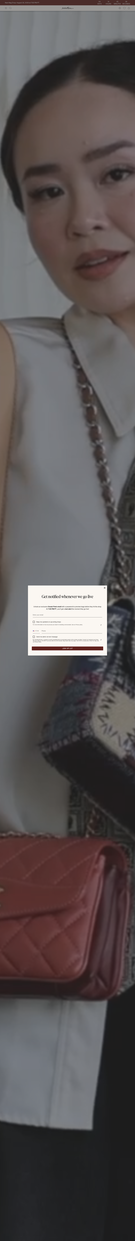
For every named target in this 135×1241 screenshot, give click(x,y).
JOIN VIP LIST (67, 648)
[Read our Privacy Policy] (101, 625)
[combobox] (36, 630)
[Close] (104, 588)
